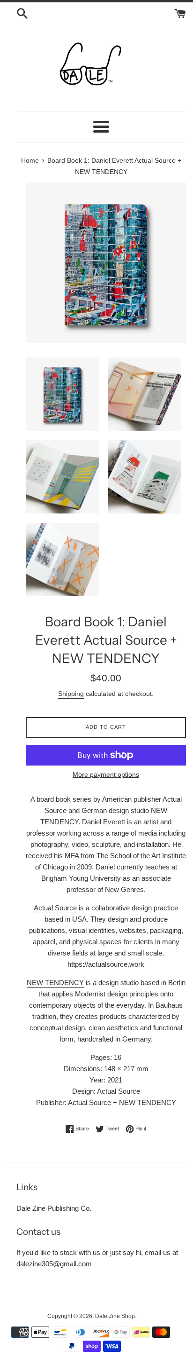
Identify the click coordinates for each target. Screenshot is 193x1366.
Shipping (71, 693)
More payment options (106, 774)
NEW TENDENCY (55, 983)
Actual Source (55, 908)
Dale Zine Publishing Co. (53, 1208)
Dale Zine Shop (115, 1316)
